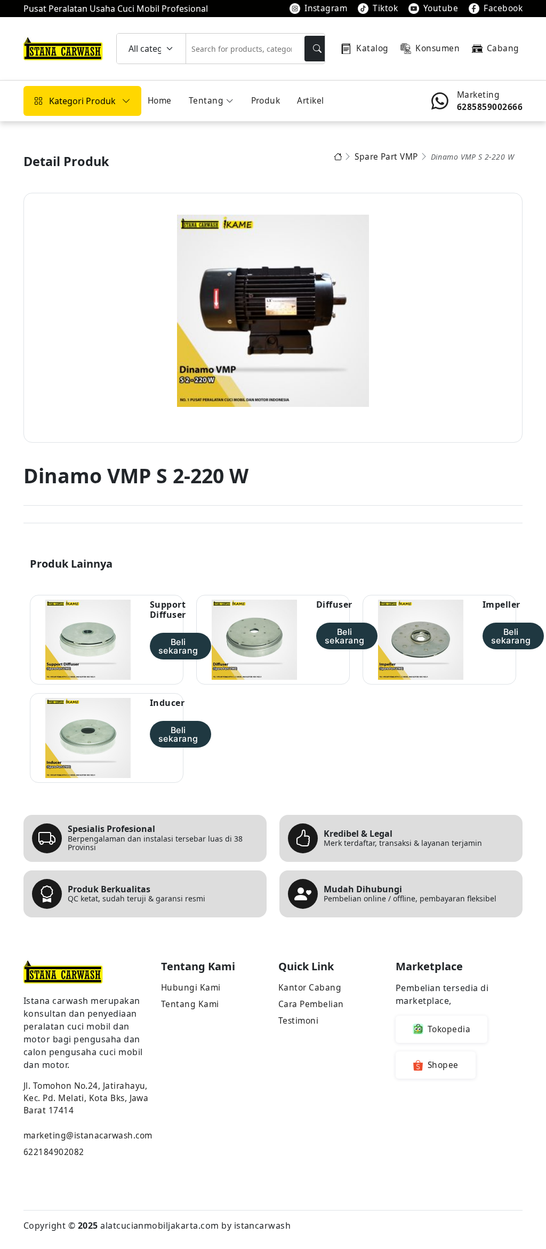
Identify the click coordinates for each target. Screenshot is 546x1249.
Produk (265, 100)
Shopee (443, 1065)
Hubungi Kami (191, 987)
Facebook (503, 8)
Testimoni (298, 1020)
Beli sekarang (178, 646)
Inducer (167, 703)
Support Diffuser (168, 610)
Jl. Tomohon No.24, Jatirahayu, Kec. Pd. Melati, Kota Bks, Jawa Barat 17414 (85, 1098)
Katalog (372, 48)
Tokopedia (449, 1029)
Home (160, 100)
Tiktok (385, 8)
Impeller (501, 605)
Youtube (440, 8)
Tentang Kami (190, 1004)
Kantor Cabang (309, 987)
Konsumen (437, 48)
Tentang (206, 100)
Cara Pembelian (311, 1004)
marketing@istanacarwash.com (86, 1135)
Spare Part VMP (386, 157)
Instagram (325, 8)
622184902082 (53, 1152)
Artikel (310, 100)
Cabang (503, 48)
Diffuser (334, 605)
